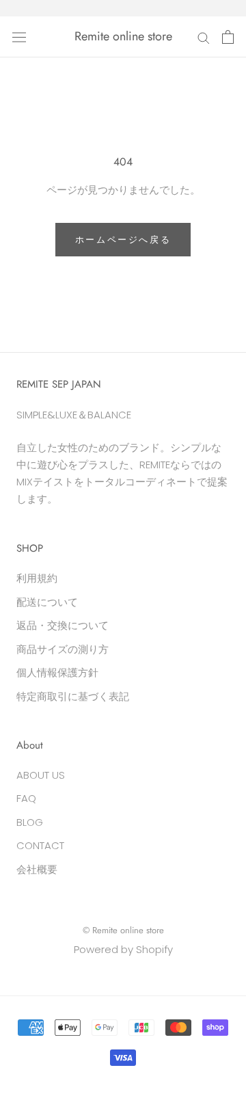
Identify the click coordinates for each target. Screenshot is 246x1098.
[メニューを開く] (19, 36)
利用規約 (36, 578)
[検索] (203, 36)
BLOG (29, 822)
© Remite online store (123, 930)
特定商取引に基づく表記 (72, 696)
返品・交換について (62, 625)
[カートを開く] (228, 37)
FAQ (26, 798)
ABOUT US (40, 775)
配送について (47, 602)
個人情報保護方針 (57, 672)
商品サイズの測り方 (62, 649)
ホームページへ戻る (123, 239)
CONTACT (40, 845)
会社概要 (36, 869)
